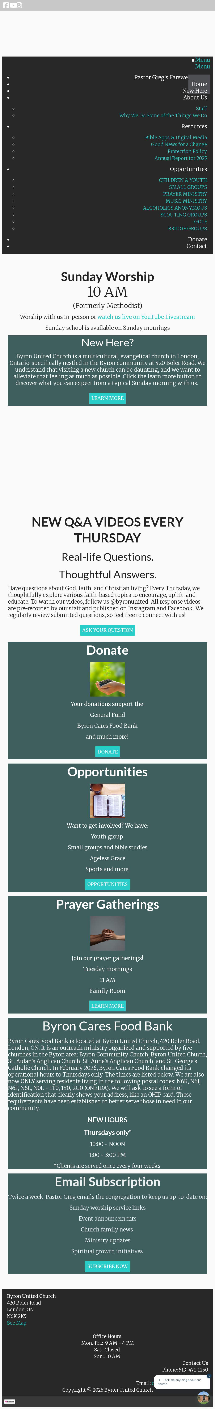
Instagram (18, 5)
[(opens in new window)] (9, 1402)
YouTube (12, 5)
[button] (107, 751)
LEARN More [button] (107, 398)
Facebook (5, 5)
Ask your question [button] (107, 630)
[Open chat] (203, 1397)
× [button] (209, 1376)
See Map (16, 1323)
